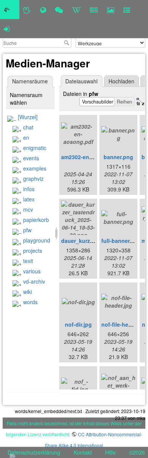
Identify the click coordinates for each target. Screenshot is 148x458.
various (32, 271)
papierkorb (36, 219)
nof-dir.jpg (78, 324)
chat (28, 127)
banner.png (118, 157)
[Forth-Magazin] (94, 9)
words (30, 302)
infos (29, 189)
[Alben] (110, 9)
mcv (28, 209)
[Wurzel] (28, 117)
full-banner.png (121, 240)
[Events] (59, 9)
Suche (67, 42)
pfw (27, 230)
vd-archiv (34, 281)
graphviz (33, 178)
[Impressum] (127, 9)
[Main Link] (9, 9)
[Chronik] (43, 9)
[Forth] (27, 9)
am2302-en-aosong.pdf (91, 157)
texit (28, 261)
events (31, 158)
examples (34, 168)
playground (36, 240)
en (26, 137)
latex (29, 199)
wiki (27, 291)
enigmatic (34, 148)
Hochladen (121, 81)
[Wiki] (76, 9)
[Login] (6, 28)
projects (32, 250)
